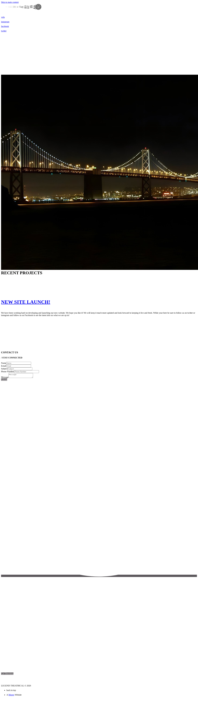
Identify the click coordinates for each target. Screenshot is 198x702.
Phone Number (7, 371)
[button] (7, 674)
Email (3, 366)
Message (4, 377)
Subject (4, 369)
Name (3, 363)
